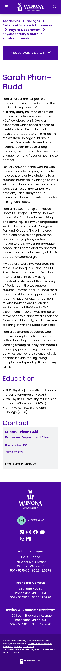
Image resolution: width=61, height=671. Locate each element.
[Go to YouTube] (43, 532)
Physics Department (25, 30)
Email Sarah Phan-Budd (20, 463)
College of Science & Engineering (28, 25)
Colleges (33, 21)
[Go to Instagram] (29, 532)
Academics (11, 21)
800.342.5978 (41, 570)
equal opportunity (41, 640)
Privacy (18, 646)
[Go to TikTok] (23, 532)
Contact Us (28, 646)
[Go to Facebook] (36, 532)
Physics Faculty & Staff (20, 34)
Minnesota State (11, 652)
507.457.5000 (19, 570)
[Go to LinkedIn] (29, 539)
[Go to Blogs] (23, 539)
